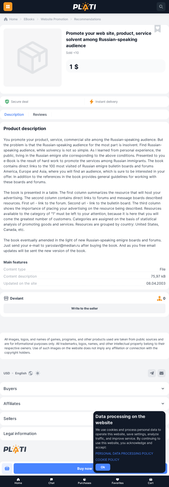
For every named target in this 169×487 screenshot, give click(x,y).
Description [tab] (14, 114)
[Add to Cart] (7, 468)
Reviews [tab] (40, 114)
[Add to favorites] (157, 29)
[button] (18, 481)
